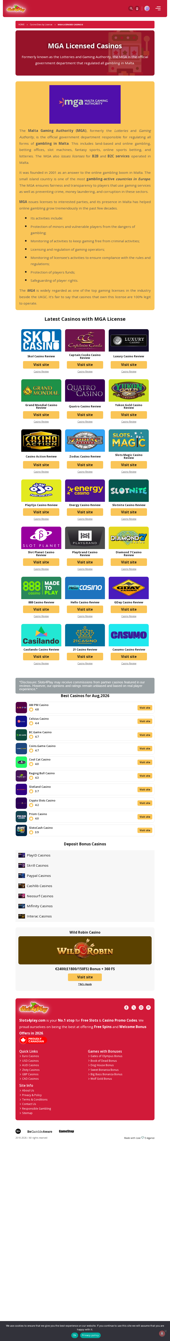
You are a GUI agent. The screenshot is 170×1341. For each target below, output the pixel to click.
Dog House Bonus (102, 1065)
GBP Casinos (30, 1074)
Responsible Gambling (36, 1108)
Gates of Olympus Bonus (106, 1056)
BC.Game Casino (40, 732)
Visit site (41, 364)
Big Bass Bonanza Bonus (106, 1074)
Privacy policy (90, 1335)
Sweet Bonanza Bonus (105, 1069)
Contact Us (29, 1104)
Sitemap (27, 1113)
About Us (28, 1090)
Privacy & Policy (32, 1095)
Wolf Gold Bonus (101, 1078)
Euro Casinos (30, 1056)
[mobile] (158, 8)
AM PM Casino (38, 705)
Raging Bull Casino (42, 773)
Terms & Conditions (35, 1099)
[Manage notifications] (162, 1334)
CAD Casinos (30, 1078)
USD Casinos (30, 1060)
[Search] (130, 8)
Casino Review (41, 371)
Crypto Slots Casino (42, 800)
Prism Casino (38, 814)
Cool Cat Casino (39, 759)
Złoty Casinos (31, 1069)
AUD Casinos (30, 1065)
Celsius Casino (39, 719)
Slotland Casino (40, 787)
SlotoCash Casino (41, 828)
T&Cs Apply (85, 984)
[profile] (147, 8)
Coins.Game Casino (42, 746)
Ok (74, 1335)
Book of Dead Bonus (104, 1060)
